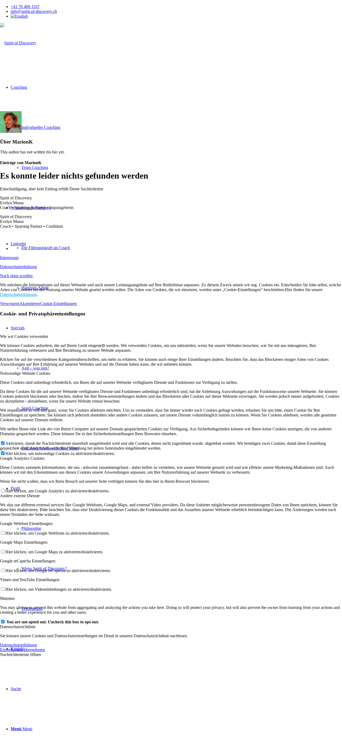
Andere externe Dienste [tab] (20, 495)
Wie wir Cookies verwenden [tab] (24, 336)
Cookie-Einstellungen (58, 303)
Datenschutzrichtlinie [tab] (18, 626)
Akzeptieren (30, 303)
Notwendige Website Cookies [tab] (25, 373)
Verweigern (10, 303)
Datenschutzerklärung (18, 266)
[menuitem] (176, 6)
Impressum (9, 257)
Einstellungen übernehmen (22, 649)
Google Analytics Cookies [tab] (22, 458)
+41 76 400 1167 (25, 6)
